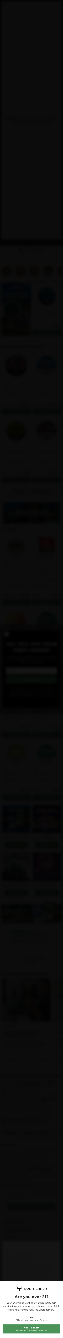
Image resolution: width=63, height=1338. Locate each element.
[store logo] (31, 1288)
